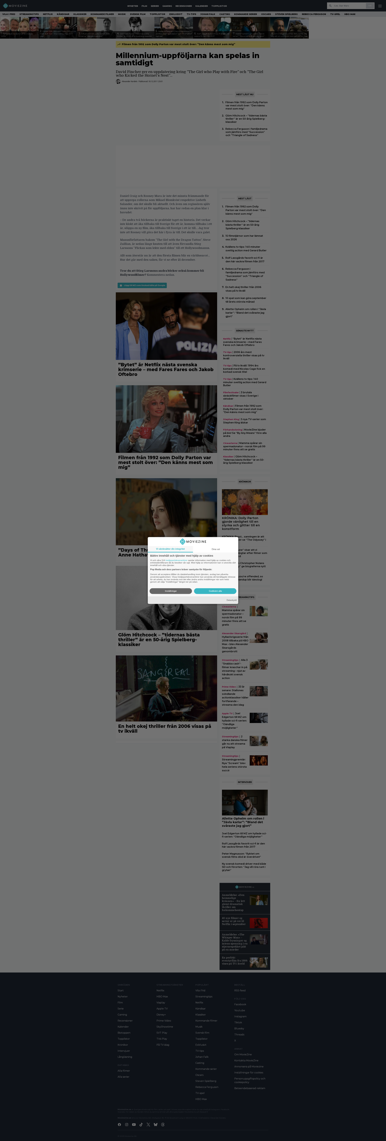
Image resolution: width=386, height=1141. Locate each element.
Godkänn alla (215, 591)
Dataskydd (232, 600)
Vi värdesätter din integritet (170, 549)
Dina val (216, 549)
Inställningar (171, 591)
